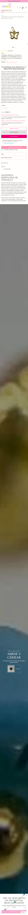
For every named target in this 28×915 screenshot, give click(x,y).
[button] (24, 912)
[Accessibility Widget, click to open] (2, 11)
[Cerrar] (26, 895)
